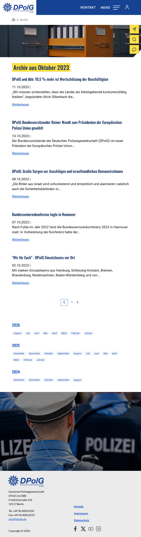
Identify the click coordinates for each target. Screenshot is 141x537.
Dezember (19, 353)
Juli (28, 333)
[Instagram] (97, 528)
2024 (16, 371)
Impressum (81, 513)
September (63, 353)
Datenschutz (81, 520)
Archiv (24, 19)
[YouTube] (89, 528)
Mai (45, 333)
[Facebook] (76, 528)
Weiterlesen (20, 105)
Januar (88, 333)
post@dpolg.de (17, 519)
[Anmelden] (125, 7)
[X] (82, 528)
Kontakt (88, 7)
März (64, 333)
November (34, 353)
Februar (75, 333)
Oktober (48, 353)
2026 (16, 325)
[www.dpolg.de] (13, 19)
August (17, 333)
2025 (16, 345)
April (54, 333)
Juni (36, 333)
